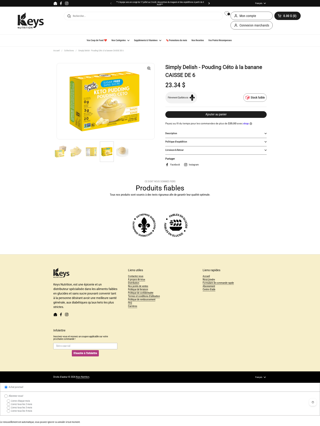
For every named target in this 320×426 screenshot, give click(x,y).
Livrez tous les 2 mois (21, 404)
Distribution (133, 282)
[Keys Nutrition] (31, 20)
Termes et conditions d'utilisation (144, 296)
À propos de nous (136, 279)
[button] (287, 16)
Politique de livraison (138, 289)
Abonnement (209, 286)
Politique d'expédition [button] (176, 141)
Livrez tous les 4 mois (21, 410)
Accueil (56, 50)
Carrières (132, 306)
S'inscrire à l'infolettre (85, 353)
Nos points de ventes (138, 286)
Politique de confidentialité (140, 292)
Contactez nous (135, 276)
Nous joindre (209, 279)
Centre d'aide (209, 289)
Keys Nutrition (82, 376)
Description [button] (171, 133)
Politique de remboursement (141, 299)
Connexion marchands (254, 25)
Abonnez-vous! (15, 395)
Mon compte (248, 16)
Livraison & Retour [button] (174, 149)
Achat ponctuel (15, 387)
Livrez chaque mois (20, 400)
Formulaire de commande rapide (218, 282)
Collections (69, 50)
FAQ (130, 302)
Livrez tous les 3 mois (21, 407)
